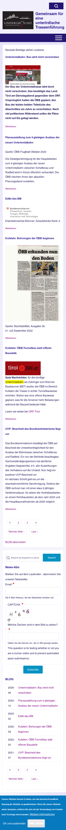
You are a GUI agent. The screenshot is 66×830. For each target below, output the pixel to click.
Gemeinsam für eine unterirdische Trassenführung (49, 20)
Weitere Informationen (42, 814)
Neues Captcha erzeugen (9, 620)
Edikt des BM (25, 716)
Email (8, 584)
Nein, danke (36, 823)
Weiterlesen (10, 126)
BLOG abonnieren (15, 542)
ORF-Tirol (34, 411)
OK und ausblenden (14, 823)
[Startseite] (18, 20)
